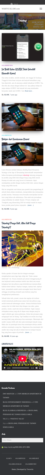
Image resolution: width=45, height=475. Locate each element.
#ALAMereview (7, 65)
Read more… (29, 91)
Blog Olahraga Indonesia (14, 410)
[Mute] (36, 368)
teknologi (26, 175)
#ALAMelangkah (15, 464)
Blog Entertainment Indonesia (17, 402)
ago (13, 95)
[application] (22, 358)
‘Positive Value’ (17, 419)
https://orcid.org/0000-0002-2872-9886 (17, 447)
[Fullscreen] (40, 368)
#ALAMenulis (7, 135)
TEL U (5, 419)
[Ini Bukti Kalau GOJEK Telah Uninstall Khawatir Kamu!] (22, 47)
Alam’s (9, 458)
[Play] (5, 368)
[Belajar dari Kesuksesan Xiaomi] (22, 117)
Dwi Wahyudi (8, 394)
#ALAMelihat (34, 458)
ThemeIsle (30, 469)
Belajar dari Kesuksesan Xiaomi (15, 139)
